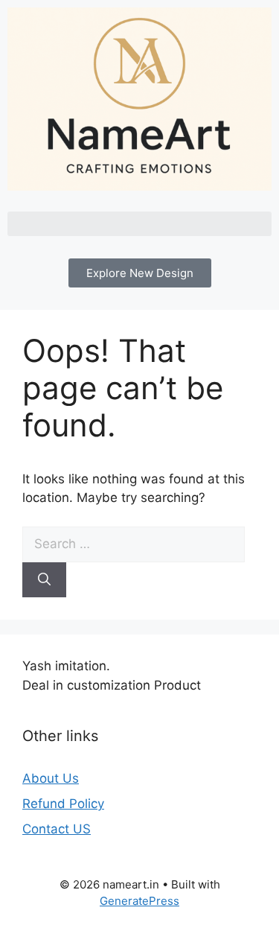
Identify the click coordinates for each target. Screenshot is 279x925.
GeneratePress (139, 901)
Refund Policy (63, 803)
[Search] (44, 580)
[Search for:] (133, 543)
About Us (50, 778)
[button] (139, 224)
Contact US (56, 828)
